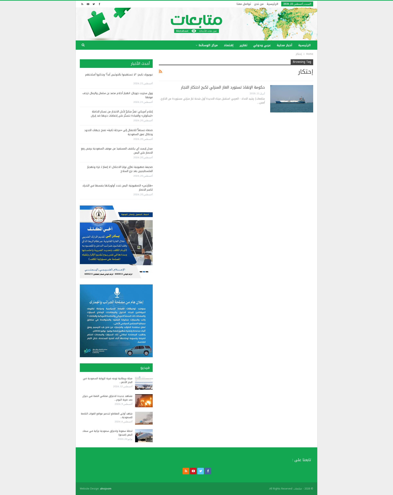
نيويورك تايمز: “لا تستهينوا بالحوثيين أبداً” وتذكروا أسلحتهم (119, 74)
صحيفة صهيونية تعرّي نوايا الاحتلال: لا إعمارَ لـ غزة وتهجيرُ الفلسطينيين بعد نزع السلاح (120, 169)
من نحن (259, 4)
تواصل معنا (244, 4)
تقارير (243, 45)
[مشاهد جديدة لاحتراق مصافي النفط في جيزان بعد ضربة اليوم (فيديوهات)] (144, 400)
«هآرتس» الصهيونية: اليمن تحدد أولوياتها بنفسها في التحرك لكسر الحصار (117, 187)
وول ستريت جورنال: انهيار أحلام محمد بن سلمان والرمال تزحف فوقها (117, 95)
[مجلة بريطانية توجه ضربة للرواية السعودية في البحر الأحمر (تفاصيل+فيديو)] (144, 383)
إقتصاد (229, 45)
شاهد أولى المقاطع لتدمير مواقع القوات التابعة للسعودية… (106, 415)
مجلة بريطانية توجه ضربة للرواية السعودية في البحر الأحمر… (107, 380)
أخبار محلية (284, 45)
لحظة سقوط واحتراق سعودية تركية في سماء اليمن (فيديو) (107, 433)
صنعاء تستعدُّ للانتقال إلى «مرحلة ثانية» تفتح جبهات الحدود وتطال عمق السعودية (118, 132)
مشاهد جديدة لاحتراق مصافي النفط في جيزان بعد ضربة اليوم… (107, 398)
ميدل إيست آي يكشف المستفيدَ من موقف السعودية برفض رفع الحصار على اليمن (117, 150)
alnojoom (105, 488)
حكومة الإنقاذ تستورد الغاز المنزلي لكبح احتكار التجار (223, 87)
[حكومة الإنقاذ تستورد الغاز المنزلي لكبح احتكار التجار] (291, 98)
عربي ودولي (262, 45)
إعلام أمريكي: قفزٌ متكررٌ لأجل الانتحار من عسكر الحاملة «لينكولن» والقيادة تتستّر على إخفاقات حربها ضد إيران (122, 113)
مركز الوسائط (208, 45)
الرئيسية (272, 4)
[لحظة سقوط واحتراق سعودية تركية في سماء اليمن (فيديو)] (144, 435)
